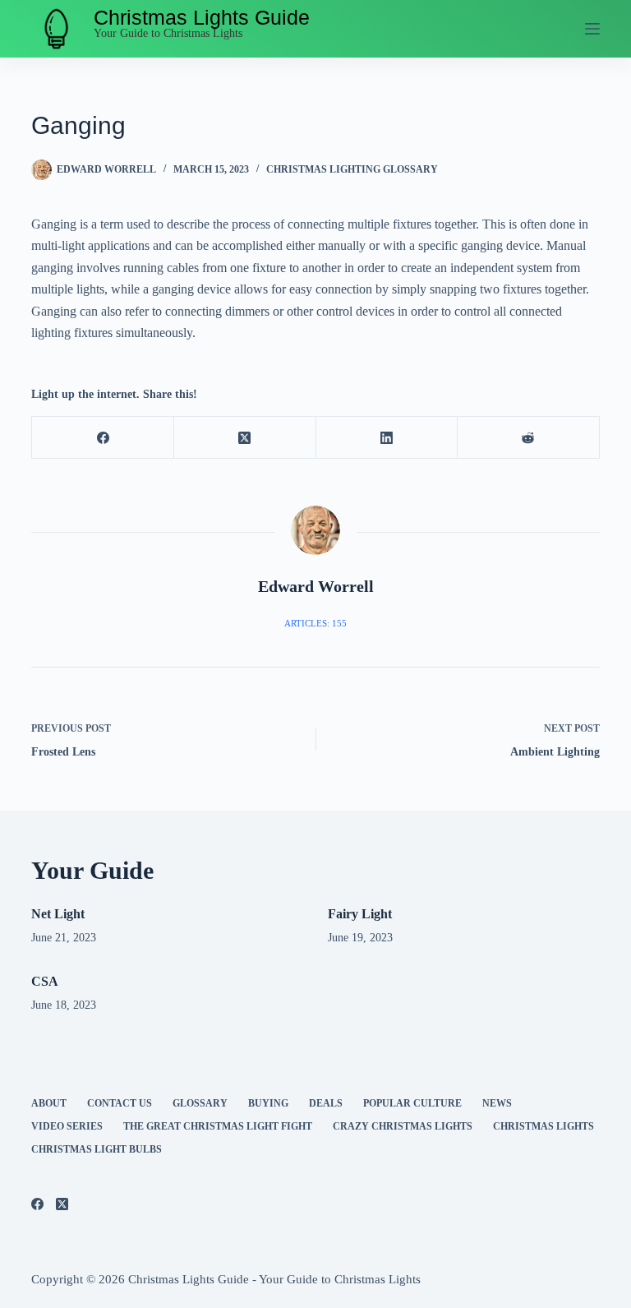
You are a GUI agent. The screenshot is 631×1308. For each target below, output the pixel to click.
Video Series (67, 1126)
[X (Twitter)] (245, 438)
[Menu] (592, 28)
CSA (44, 981)
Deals (326, 1103)
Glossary (200, 1103)
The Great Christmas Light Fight (217, 1126)
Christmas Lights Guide (202, 17)
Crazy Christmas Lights (402, 1126)
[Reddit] (529, 438)
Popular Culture (412, 1103)
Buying (268, 1103)
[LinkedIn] (387, 438)
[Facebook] (103, 438)
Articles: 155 (315, 623)
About (49, 1103)
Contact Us (119, 1103)
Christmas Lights (543, 1126)
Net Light (58, 914)
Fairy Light (360, 914)
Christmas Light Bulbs (96, 1149)
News (497, 1103)
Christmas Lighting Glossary (352, 169)
